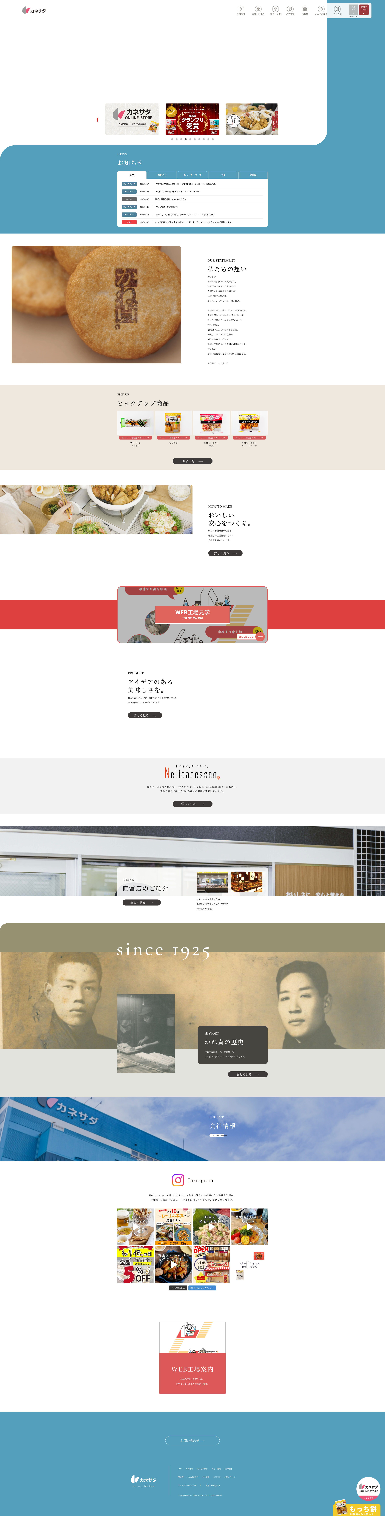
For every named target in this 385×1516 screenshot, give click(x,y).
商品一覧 (188, 461)
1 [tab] (172, 139)
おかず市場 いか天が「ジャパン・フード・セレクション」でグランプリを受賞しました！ (194, 222)
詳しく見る (221, 553)
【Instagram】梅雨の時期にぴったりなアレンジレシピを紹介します (185, 214)
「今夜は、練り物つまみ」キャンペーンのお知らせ (177, 191)
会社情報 (205, 1477)
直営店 (180, 1477)
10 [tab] (212, 139)
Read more (215, 1135)
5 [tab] (190, 139)
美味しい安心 (202, 1468)
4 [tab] (185, 139)
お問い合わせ (364, 8)
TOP (180, 1468)
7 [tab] (199, 139)
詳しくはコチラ (192, 92)
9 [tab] (208, 139)
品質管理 (228, 1468)
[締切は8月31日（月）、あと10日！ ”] (173, 1226)
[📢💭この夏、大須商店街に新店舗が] (211, 1264)
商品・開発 (216, 1468)
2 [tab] (176, 139)
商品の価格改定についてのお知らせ (170, 199)
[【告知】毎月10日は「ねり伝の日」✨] (135, 1264)
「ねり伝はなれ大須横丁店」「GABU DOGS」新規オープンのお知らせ (185, 183)
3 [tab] (181, 139)
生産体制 (189, 1468)
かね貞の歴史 (192, 1477)
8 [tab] (203, 139)
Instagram (215, 1485)
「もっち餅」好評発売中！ (167, 206)
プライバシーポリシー (187, 1485)
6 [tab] (194, 139)
